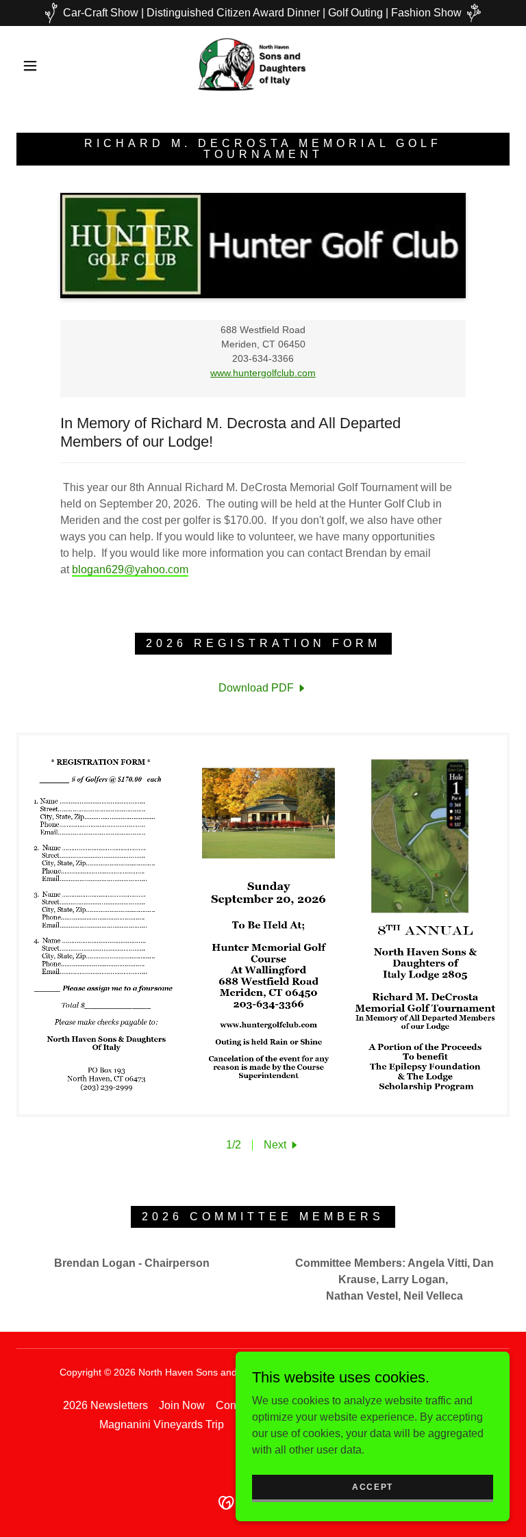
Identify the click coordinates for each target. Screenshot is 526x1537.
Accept (372, 1486)
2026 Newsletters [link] (105, 1405)
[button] (30, 65)
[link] (252, 64)
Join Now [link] (182, 1405)
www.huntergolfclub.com (263, 372)
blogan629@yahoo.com (130, 569)
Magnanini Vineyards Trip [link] (161, 1424)
